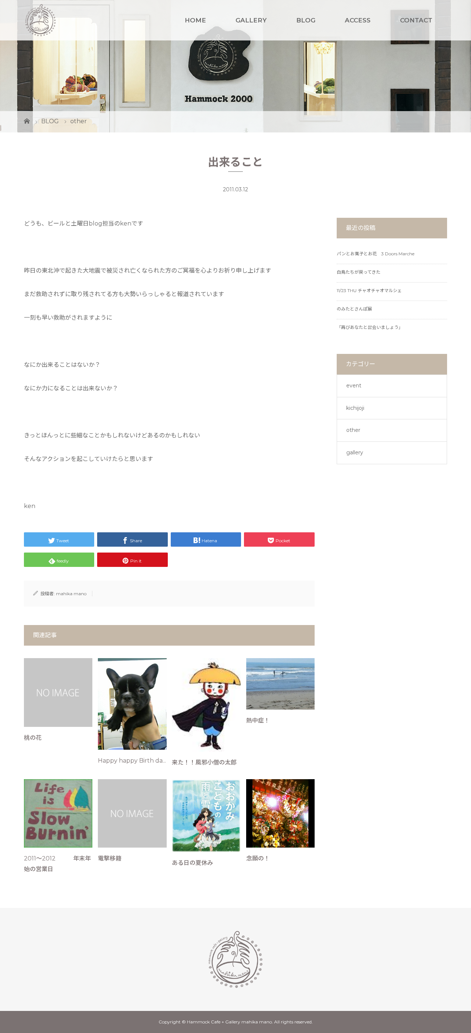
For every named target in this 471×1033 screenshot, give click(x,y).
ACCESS (358, 20)
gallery (354, 452)
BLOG (305, 20)
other (353, 430)
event (353, 385)
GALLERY (251, 20)
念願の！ (258, 858)
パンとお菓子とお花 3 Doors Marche (375, 253)
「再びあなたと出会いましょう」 (370, 327)
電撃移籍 (109, 858)
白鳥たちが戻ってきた (358, 272)
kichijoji (355, 408)
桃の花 (33, 737)
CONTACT (416, 20)
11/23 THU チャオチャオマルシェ (369, 290)
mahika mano (71, 593)
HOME (195, 20)
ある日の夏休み (192, 862)
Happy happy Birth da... (132, 760)
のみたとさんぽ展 (354, 309)
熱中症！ (258, 720)
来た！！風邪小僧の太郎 (204, 762)
